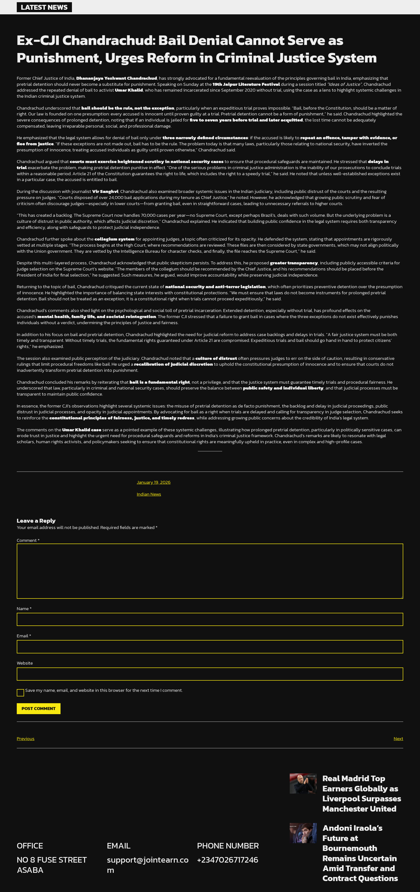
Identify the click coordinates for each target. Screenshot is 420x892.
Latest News (44, 7)
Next (398, 738)
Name (24, 609)
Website (25, 663)
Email (24, 636)
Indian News (149, 494)
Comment (28, 540)
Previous (26, 738)
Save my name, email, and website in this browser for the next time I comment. (104, 690)
